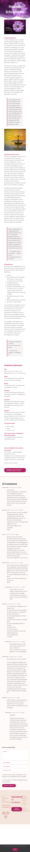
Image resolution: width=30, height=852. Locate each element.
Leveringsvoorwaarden (8, 807)
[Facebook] (3, 813)
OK (15, 849)
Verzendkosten (6, 805)
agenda (22, 394)
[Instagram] (7, 813)
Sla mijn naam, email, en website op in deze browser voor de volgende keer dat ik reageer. (14, 776)
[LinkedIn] (5, 816)
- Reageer (20, 487)
